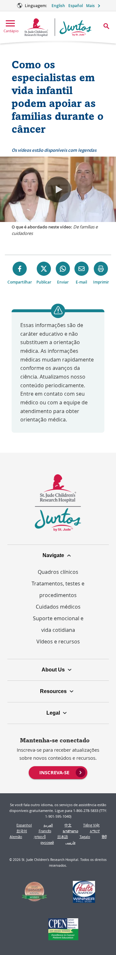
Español (75, 5)
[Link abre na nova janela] (34, 893)
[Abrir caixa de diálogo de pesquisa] (106, 26)
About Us (53, 669)
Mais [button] (90, 5)
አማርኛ (95, 830)
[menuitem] (58, 772)
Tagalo (85, 836)
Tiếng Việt (91, 825)
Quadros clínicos (58, 571)
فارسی (70, 842)
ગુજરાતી (40, 836)
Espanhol (24, 825)
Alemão (16, 836)
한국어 (21, 830)
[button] (58, 189)
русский (47, 842)
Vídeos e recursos (58, 641)
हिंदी (104, 836)
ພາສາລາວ (70, 830)
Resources (53, 691)
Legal (53, 713)
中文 (68, 825)
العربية (48, 825)
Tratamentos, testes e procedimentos (58, 589)
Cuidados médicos (58, 606)
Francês (45, 830)
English (58, 5)
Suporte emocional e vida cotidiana (58, 624)
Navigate (53, 555)
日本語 (62, 836)
